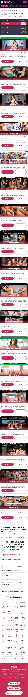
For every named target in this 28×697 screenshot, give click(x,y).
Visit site (7, 61)
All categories (14, 688)
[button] (2, 2)
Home (3, 10)
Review (20, 61)
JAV (20, 5)
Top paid (5, 5)
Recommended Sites (14, 693)
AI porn (11, 5)
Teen (25, 5)
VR (16, 5)
